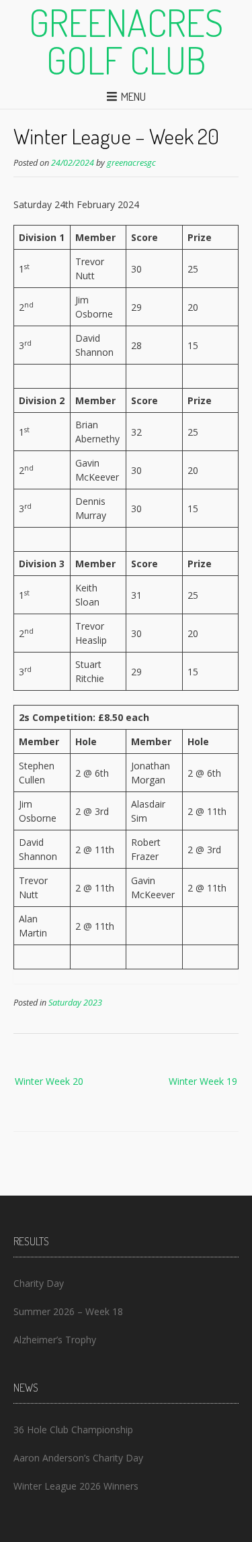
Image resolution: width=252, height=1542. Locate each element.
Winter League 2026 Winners (75, 1486)
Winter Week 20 (49, 1081)
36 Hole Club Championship (73, 1429)
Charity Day (38, 1283)
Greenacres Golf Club (126, 41)
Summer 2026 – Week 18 (68, 1311)
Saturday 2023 (75, 1002)
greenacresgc (131, 162)
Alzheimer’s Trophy (54, 1339)
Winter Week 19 (203, 1081)
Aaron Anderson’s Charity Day (78, 1457)
